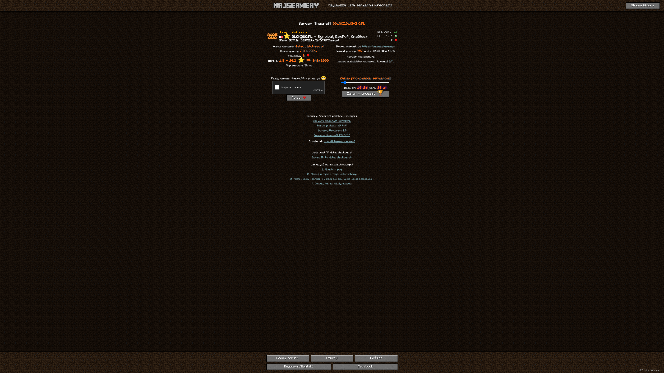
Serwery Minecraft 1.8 (332, 130)
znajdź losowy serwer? (339, 141)
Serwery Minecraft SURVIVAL (332, 121)
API (391, 61)
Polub (297, 97)
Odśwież (376, 358)
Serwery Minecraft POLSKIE (332, 135)
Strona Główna (642, 5)
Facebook (365, 366)
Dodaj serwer (287, 358)
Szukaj (332, 358)
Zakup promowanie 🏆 (365, 93)
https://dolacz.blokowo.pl (378, 46)
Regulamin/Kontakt (298, 366)
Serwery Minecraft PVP (332, 126)
